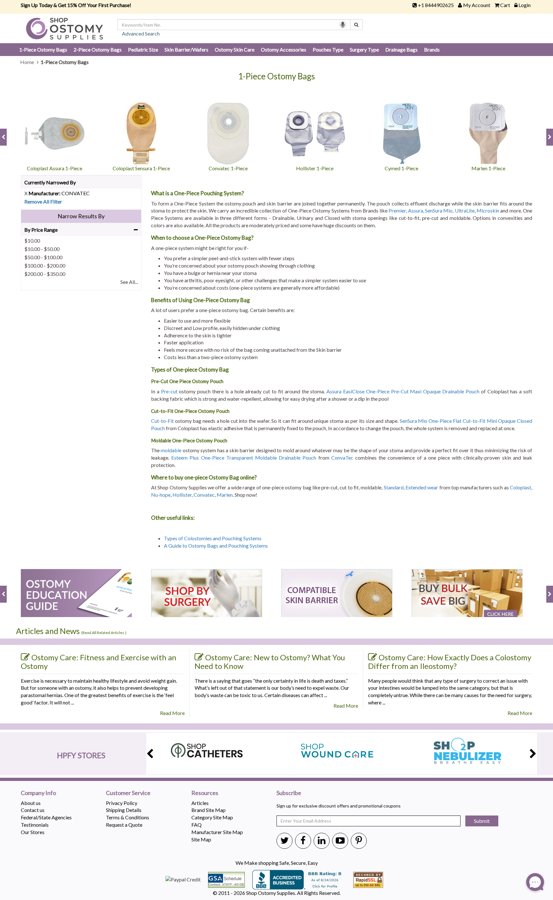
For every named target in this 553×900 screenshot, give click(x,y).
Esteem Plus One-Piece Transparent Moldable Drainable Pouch (243, 457)
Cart (505, 5)
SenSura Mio (439, 210)
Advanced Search (141, 33)
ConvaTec (342, 457)
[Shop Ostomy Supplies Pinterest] (359, 840)
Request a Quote (124, 825)
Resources (204, 793)
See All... (129, 282)
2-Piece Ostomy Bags (98, 49)
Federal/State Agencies (46, 817)
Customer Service (128, 793)
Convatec (204, 495)
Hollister (182, 495)
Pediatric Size (143, 49)
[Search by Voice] (343, 24)
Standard (394, 487)
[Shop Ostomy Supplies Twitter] (284, 840)
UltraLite (465, 210)
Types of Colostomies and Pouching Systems (213, 538)
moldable (171, 450)
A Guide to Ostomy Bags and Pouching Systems (216, 545)
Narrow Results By (81, 216)
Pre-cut (169, 391)
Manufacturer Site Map (217, 832)
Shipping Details (123, 810)
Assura (415, 210)
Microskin (488, 210)
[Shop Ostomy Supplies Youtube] (340, 840)
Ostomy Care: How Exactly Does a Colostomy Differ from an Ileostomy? (449, 662)
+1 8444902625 (436, 5)
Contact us (32, 810)
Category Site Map (212, 817)
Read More (172, 713)
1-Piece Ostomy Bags (43, 49)
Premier (397, 210)
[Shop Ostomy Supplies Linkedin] (322, 840)
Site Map (201, 839)
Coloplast (520, 487)
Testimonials (35, 825)
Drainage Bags (401, 49)
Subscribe (288, 793)
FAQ (196, 825)
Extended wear (421, 487)
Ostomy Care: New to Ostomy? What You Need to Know (270, 662)
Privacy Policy (121, 803)
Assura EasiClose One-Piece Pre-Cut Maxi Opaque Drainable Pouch (402, 391)
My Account (476, 5)
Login (524, 5)
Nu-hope (161, 495)
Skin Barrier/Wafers (186, 49)
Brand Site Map (208, 810)
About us (31, 803)
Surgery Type (364, 49)
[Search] (356, 24)
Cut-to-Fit (162, 421)
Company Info (38, 793)
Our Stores (32, 832)
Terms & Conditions (127, 817)
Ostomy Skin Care (234, 49)
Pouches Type (328, 49)
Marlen (225, 495)
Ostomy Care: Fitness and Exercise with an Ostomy (98, 662)
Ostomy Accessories (283, 49)
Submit (482, 821)
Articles (200, 803)
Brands (432, 49)
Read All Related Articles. (104, 632)
